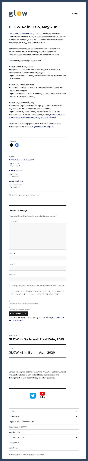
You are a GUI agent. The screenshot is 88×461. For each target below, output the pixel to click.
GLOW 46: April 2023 (16, 170)
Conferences (14, 416)
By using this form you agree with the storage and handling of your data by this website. (37, 292)
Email (12, 264)
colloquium (35, 195)
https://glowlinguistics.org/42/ (40, 127)
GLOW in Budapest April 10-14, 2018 (21, 160)
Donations (13, 448)
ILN (53, 112)
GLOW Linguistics (15, 455)
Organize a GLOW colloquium (21, 422)
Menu (75, 14)
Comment (13, 221)
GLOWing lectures (16, 437)
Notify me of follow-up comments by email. (24, 303)
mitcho (14, 195)
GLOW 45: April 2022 (16, 181)
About (11, 411)
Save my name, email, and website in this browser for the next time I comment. (38, 286)
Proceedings (14, 443)
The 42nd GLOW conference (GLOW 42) (25, 34)
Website (12, 275)
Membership (14, 432)
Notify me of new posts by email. (20, 309)
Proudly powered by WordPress (33, 455)
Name (12, 254)
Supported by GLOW (18, 427)
